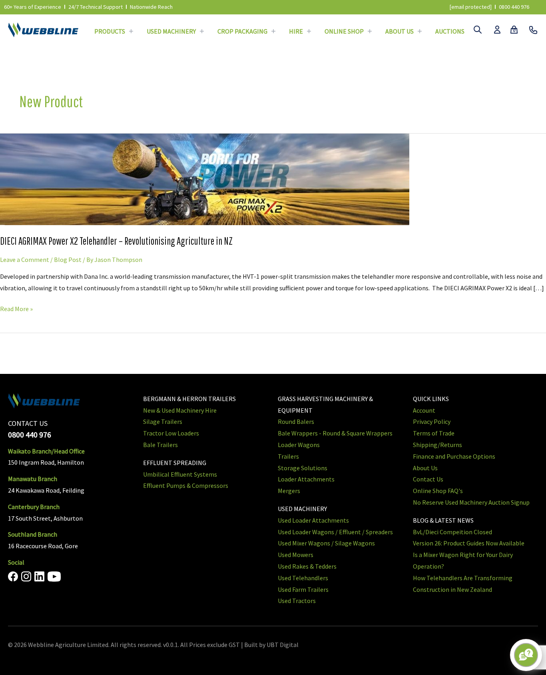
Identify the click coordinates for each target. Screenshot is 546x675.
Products (109, 31)
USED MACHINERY (302, 509)
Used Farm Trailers (303, 589)
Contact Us (428, 479)
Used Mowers (295, 555)
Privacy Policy (431, 421)
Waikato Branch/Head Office (46, 451)
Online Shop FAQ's (438, 491)
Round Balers (296, 421)
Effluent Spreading (174, 463)
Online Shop (344, 31)
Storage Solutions (302, 468)
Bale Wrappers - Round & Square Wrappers (335, 433)
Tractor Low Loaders (171, 433)
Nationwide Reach (151, 6)
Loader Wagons (299, 445)
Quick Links (431, 399)
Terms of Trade (433, 433)
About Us (399, 31)
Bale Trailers (160, 445)
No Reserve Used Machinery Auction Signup (471, 502)
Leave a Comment (24, 260)
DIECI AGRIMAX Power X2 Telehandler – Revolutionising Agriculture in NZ (116, 241)
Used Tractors (297, 601)
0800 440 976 (514, 6)
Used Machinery (171, 31)
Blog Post (68, 260)
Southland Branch (32, 534)
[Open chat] (526, 655)
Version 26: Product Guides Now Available (468, 543)
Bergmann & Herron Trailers (189, 399)
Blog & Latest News (443, 520)
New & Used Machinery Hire (180, 410)
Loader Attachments (306, 479)
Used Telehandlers (303, 578)
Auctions (449, 31)
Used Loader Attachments (313, 520)
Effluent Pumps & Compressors (185, 485)
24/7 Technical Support (95, 6)
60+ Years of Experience (32, 6)
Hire (296, 31)
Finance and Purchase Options (454, 456)
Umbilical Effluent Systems (180, 474)
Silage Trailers (162, 421)
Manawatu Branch (32, 479)
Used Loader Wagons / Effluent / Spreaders (335, 532)
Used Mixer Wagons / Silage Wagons (326, 543)
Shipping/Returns (437, 445)
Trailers (288, 456)
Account (424, 410)
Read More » (16, 308)
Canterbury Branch (34, 507)
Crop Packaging (242, 31)
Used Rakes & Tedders (307, 566)
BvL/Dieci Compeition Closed (452, 532)
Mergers (289, 491)
